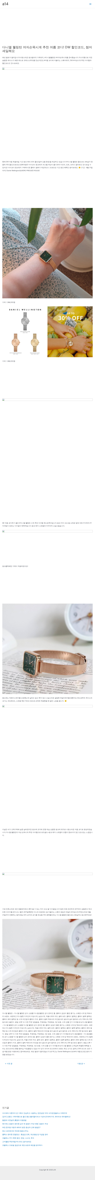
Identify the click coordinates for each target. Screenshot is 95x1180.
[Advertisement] (47, 25)
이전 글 (8, 1063)
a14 (5, 4)
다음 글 (81, 1063)
